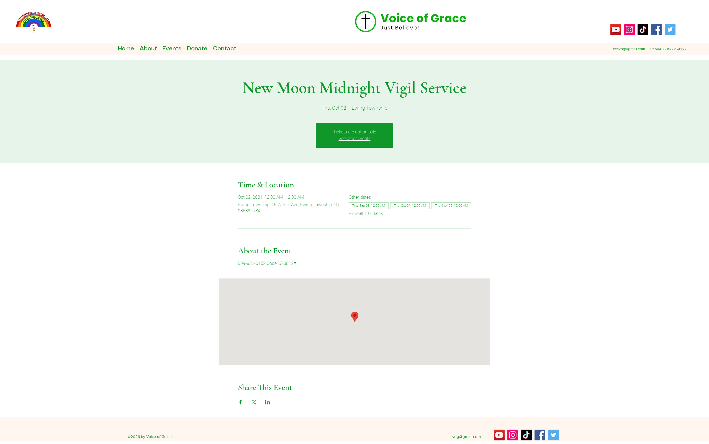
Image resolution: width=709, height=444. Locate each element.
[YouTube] (615, 29)
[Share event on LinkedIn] (267, 402)
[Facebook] (656, 29)
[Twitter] (670, 29)
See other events (355, 138)
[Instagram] (629, 29)
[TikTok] (643, 29)
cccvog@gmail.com (629, 49)
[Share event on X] (254, 402)
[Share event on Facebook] (240, 402)
